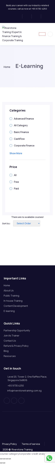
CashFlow (19, 138)
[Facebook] (18, 16)
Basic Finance (21, 132)
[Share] (7, 458)
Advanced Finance (24, 118)
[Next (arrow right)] (4, 462)
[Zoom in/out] (1, 458)
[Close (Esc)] (9, 458)
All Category (21, 125)
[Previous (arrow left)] (1, 462)
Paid (16, 188)
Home (7, 67)
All (15, 175)
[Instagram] (28, 16)
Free (16, 181)
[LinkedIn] (37, 16)
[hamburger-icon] (42, 34)
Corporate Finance (24, 145)
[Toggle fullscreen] (4, 458)
